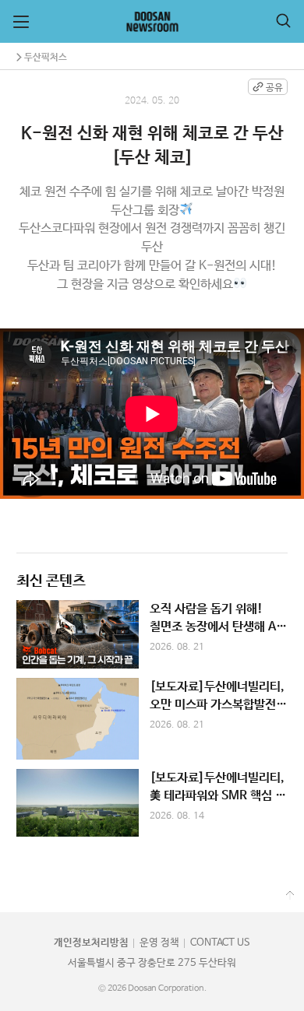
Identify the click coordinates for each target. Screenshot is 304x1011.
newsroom (152, 22)
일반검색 (283, 20)
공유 (274, 87)
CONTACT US (220, 943)
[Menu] (21, 22)
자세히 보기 (152, 634)
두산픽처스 (45, 57)
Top (290, 896)
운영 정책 (159, 943)
